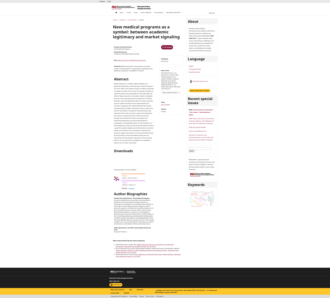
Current (128, 12)
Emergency (159, 296)
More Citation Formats (170, 93)
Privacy (141, 296)
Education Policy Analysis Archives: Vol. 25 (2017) (140, 246)
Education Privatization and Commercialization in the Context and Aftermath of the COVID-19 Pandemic (201, 137)
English (191, 66)
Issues (136, 12)
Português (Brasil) (195, 69)
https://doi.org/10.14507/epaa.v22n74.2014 (131, 60)
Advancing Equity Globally (197, 127)
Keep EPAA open (117, 284)
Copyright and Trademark (119, 296)
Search (213, 13)
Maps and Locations (117, 290)
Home (115, 20)
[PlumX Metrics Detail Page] (116, 179)
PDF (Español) (167, 47)
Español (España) (194, 72)
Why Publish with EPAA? (173, 12)
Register (102, 1)
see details (131, 188)
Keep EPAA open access (200, 81)
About (121, 12)
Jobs (130, 290)
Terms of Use (150, 296)
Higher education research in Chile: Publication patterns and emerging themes (141, 250)
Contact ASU (115, 293)
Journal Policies (158, 12)
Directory (140, 290)
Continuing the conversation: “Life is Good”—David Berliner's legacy (201, 112)
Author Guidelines (146, 12)
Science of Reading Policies (197, 131)
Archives (122, 20)
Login (109, 1)
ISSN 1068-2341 (114, 281)
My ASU (126, 293)
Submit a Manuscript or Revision (199, 90)
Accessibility (133, 296)
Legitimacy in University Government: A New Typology (156, 254)
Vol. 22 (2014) (132, 20)
